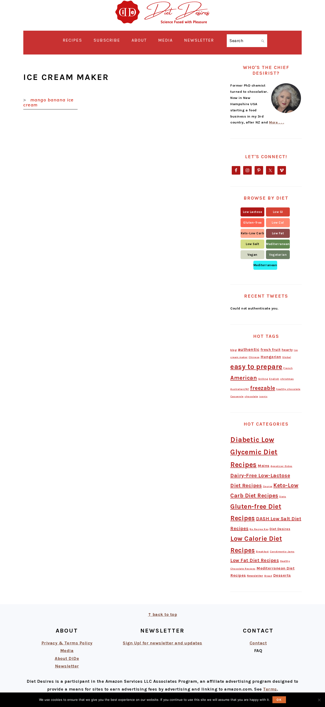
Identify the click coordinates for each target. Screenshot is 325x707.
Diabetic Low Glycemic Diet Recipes (254, 452)
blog (233, 350)
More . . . (276, 122)
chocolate (251, 396)
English (274, 378)
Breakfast (262, 551)
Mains (264, 465)
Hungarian (271, 356)
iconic (263, 396)
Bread (268, 575)
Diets (282, 496)
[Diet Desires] (162, 26)
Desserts (282, 575)
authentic (249, 349)
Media (67, 650)
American (243, 377)
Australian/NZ (239, 389)
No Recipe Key (259, 529)
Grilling (263, 378)
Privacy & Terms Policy (67, 643)
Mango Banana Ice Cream (48, 102)
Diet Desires (280, 529)
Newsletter (255, 575)
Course (267, 486)
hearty (287, 350)
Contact (258, 643)
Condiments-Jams (282, 551)
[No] (319, 699)
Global (286, 357)
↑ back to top (162, 614)
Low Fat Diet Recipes (254, 560)
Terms (270, 689)
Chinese (254, 357)
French (288, 368)
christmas (287, 378)
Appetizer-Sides (281, 466)
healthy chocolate (288, 389)
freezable (262, 388)
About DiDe (67, 658)
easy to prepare (256, 367)
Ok (279, 700)
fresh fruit (271, 349)
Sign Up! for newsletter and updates (162, 643)
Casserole (237, 396)
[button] (252, 211)
